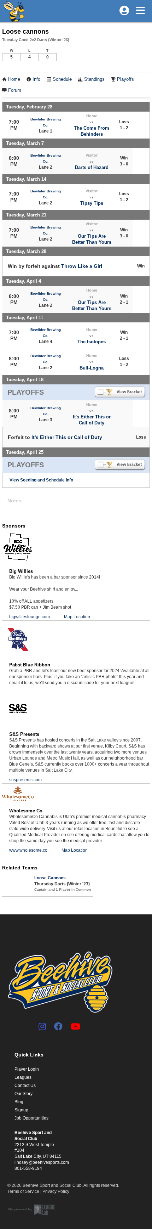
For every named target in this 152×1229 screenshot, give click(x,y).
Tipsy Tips (91, 203)
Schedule (62, 79)
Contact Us (25, 1085)
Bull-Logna (92, 368)
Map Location (77, 616)
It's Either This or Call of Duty (66, 437)
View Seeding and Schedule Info (41, 480)
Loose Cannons (50, 877)
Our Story (23, 1093)
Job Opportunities (31, 1118)
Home (14, 79)
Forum (14, 90)
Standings (94, 79)
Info (36, 79)
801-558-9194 (28, 1168)
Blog (18, 1101)
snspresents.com (25, 779)
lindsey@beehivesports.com (41, 1162)
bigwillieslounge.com (29, 616)
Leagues (22, 1077)
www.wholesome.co (28, 850)
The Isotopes (91, 341)
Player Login (26, 1069)
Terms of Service (23, 1191)
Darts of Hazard (92, 167)
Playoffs (125, 79)
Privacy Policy (55, 1191)
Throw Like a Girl (81, 266)
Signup (21, 1109)
